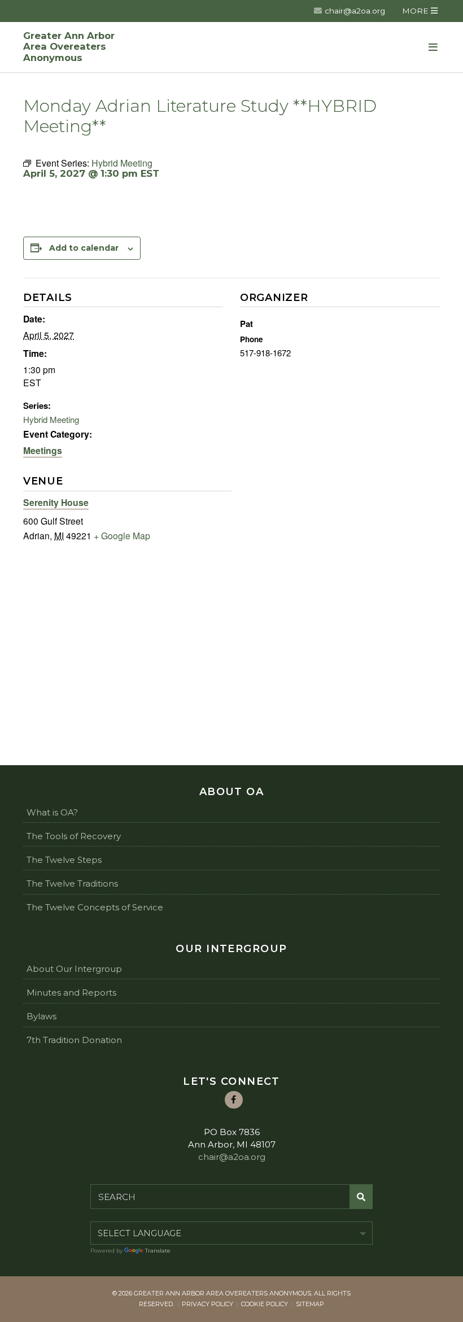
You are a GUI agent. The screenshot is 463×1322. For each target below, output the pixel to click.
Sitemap (310, 1304)
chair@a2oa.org (355, 10)
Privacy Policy (207, 1304)
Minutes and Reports (71, 992)
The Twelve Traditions (72, 883)
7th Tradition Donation (74, 1040)
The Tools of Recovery (74, 836)
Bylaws (41, 1016)
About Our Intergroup (74, 968)
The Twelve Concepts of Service (95, 907)
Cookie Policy (264, 1304)
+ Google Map (122, 535)
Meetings (42, 450)
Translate (158, 1250)
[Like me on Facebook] (234, 1100)
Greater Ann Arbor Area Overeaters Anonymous (69, 47)
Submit (361, 1196)
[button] (420, 11)
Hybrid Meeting (51, 419)
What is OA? (52, 812)
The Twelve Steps (64, 859)
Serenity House (56, 502)
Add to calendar (84, 248)
